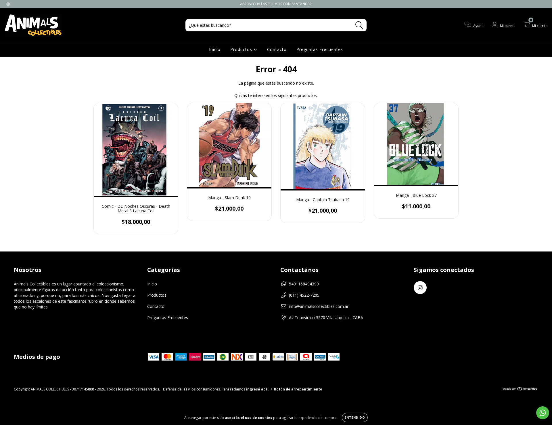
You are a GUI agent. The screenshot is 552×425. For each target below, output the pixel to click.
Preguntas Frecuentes (319, 49)
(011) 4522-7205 (304, 295)
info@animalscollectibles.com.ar (318, 306)
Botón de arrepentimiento (298, 389)
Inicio (215, 49)
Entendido (354, 418)
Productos (242, 49)
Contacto (277, 49)
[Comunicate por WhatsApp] (542, 412)
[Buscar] (359, 25)
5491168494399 (304, 284)
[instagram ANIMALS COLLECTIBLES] (8, 4)
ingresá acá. (257, 389)
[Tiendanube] (520, 389)
